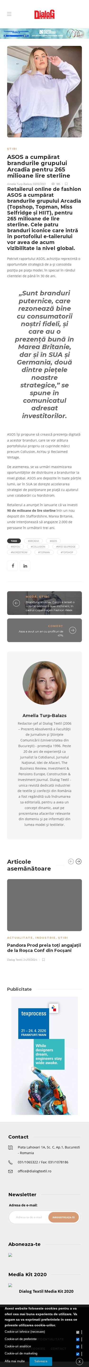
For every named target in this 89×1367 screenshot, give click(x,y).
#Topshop (67, 552)
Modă (31, 596)
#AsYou (15, 546)
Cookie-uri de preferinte (21, 1339)
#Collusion (38, 546)
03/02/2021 (39, 184)
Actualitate (20, 937)
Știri (12, 148)
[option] (44, 919)
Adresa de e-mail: (23, 1205)
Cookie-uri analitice (18, 1346)
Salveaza (40, 1361)
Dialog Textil (14, 959)
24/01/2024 (30, 959)
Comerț (55, 626)
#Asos (53, 541)
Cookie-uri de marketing (21, 1353)
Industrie (45, 937)
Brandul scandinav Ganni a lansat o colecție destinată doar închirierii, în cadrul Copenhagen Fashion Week (50, 606)
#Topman (44, 552)
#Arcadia (33, 541)
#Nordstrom (19, 552)
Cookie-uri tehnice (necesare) (25, 1331)
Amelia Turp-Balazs (19, 184)
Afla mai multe (15, 1361)
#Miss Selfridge (65, 546)
